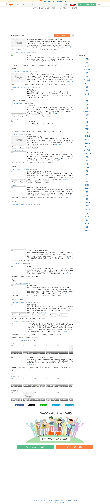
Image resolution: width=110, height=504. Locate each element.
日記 (28, 116)
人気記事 (47, 8)
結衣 (40, 131)
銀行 (29, 147)
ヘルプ (62, 500)
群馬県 (14, 337)
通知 (27, 84)
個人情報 (50, 500)
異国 (49, 116)
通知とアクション (61, 334)
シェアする (20, 405)
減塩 (14, 50)
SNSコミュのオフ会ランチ (36, 187)
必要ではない (32, 261)
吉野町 (14, 280)
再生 (51, 84)
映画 (22, 182)
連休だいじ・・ (32, 266)
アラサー (15, 182)
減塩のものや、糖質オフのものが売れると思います (45, 39)
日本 (87, 160)
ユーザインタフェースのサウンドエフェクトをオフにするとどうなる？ (52, 74)
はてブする (57, 405)
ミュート (64, 84)
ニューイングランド (24, 315)
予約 (23, 276)
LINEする (44, 405)
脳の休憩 (36, 276)
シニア (87, 66)
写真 (87, 171)
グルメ (87, 223)
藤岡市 (35, 337)
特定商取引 (57, 500)
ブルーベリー (42, 163)
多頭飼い (87, 129)
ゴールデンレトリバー (24, 100)
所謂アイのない (32, 304)
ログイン (100, 4)
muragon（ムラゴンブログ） (57, 502)
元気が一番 (41, 198)
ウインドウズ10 (25, 334)
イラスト (87, 220)
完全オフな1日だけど (34, 136)
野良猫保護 (41, 65)
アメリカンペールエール (37, 367)
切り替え (47, 131)
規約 (45, 500)
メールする (70, 405)
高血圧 (43, 50)
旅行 (87, 122)
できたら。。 (32, 90)
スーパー (36, 50)
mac (33, 84)
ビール (14, 315)
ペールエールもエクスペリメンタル (40, 357)
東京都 (14, 68)
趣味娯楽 (25, 198)
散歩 (87, 87)
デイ (46, 315)
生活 (87, 73)
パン (87, 213)
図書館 (87, 185)
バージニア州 (24, 318)
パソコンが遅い (42, 334)
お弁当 (87, 94)
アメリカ (15, 318)
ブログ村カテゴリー (65, 8)
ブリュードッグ (66, 367)
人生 (87, 157)
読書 (87, 125)
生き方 (87, 216)
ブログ (87, 132)
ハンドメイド (87, 153)
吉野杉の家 (15, 276)
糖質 (20, 50)
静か (39, 84)
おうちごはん (87, 146)
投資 (87, 227)
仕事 (87, 104)
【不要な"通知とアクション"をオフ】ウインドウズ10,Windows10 (51, 324)
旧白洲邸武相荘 (32, 285)
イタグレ (87, 202)
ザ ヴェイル (54, 315)
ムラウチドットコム (38, 500)
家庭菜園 (87, 188)
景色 (43, 116)
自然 (87, 192)
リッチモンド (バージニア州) (38, 318)
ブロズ (40, 315)
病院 (87, 181)
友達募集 (47, 182)
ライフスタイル (87, 69)
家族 (87, 174)
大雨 (87, 206)
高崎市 (21, 337)
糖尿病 (50, 50)
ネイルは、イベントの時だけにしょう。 (41, 250)
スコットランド (23, 367)
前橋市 (28, 337)
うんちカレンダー (53, 163)
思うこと (33, 198)
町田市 (14, 299)
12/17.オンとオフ (33, 55)
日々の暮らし (87, 111)
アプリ (45, 84)
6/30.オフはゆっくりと (35, 152)
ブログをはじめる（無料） (87, 4)
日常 (60, 131)
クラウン (57, 367)
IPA (34, 315)
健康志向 (57, 50)
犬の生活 (26, 65)
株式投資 (87, 136)
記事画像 (35, 8)
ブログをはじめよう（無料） (35, 447)
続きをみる (68, 47)
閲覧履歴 (74, 8)
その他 (87, 139)
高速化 (51, 334)
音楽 (87, 118)
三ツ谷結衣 (15, 131)
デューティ (49, 367)
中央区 (14, 201)
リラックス (31, 105)
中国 (87, 199)
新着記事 (41, 8)
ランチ (87, 167)
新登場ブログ (54, 8)
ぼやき (33, 65)
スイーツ (87, 178)
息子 (29, 276)
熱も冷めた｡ (23, 261)
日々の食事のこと (52, 198)
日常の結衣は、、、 (34, 121)
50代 (14, 116)
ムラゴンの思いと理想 (74, 447)
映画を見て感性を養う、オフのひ (39, 171)
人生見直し (29, 182)
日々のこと (87, 80)
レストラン (46, 296)
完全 (57, 84)
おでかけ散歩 (16, 198)
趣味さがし (38, 182)
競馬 (87, 195)
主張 (55, 65)
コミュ (61, 198)
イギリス (15, 371)
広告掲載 (75, 500)
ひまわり (87, 230)
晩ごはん (87, 143)
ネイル (14, 261)
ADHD (14, 147)
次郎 (60, 296)
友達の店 (35, 147)
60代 (87, 76)
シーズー (87, 209)
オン (49, 65)
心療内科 (22, 147)
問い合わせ (68, 500)
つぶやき (21, 116)
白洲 (54, 296)
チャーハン (27, 50)
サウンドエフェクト (18, 84)
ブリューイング (64, 315)
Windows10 (15, 334)
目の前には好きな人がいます (29, 131)
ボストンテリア (16, 65)
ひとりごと (87, 150)
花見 (14, 100)
